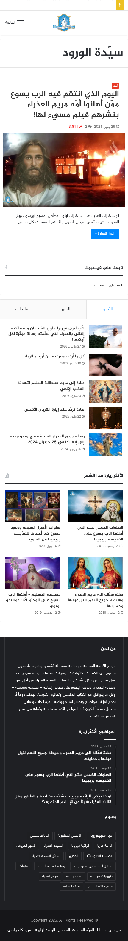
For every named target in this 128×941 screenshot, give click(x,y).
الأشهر (65, 309)
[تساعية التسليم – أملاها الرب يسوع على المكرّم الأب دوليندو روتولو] (32, 573)
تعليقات (22, 309)
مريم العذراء (50, 876)
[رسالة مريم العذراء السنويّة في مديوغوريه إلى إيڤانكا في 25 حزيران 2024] (105, 444)
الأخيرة (107, 309)
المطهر (73, 856)
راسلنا (101, 930)
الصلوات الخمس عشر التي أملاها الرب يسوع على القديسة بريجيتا (100, 533)
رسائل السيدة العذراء (46, 856)
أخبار (115, 86)
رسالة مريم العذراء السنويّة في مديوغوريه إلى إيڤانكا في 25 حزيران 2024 (47, 439)
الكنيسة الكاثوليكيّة (100, 856)
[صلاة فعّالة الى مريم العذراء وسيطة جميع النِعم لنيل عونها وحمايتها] (95, 573)
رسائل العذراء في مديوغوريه (93, 866)
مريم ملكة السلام (100, 886)
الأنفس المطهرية (70, 836)
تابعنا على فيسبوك (108, 285)
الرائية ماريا (105, 846)
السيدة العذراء (53, 846)
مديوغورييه (74, 876)
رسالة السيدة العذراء (51, 866)
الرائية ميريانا (80, 846)
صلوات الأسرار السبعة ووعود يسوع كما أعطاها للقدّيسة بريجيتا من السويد (35, 533)
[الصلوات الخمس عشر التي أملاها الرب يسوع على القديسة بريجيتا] (95, 506)
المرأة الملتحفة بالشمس (76, 930)
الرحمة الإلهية (45, 930)
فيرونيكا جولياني (19, 930)
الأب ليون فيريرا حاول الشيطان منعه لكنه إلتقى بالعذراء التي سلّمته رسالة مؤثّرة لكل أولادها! (46, 334)
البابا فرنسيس (39, 836)
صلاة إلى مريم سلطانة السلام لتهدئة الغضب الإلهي (51, 386)
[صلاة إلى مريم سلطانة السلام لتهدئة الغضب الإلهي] (105, 391)
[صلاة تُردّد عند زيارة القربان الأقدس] (105, 418)
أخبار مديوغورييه (101, 836)
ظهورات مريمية (101, 876)
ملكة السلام (71, 886)
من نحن (115, 930)
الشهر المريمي (26, 846)
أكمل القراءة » (105, 234)
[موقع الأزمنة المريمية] (64, 23)
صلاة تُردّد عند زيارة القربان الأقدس (54, 409)
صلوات (24, 866)
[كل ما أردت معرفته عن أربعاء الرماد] (105, 365)
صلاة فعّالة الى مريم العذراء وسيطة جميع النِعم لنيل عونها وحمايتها (95, 600)
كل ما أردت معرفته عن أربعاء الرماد (54, 356)
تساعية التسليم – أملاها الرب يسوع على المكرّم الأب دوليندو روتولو (33, 600)
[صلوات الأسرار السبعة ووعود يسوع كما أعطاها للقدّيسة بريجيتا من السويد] (32, 506)
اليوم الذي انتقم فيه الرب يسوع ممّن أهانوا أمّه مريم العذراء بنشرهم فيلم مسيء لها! (64, 105)
